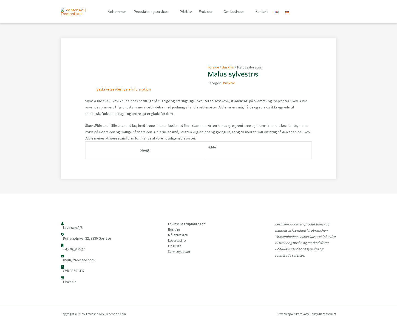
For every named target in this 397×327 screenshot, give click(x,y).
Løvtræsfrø (177, 240)
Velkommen (117, 12)
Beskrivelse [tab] (105, 89)
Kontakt (261, 12)
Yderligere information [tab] (133, 89)
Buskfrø (228, 67)
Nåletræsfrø (178, 235)
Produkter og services (150, 12)
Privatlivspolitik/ (288, 314)
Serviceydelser (179, 251)
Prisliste (185, 12)
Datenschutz (327, 314)
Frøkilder (206, 12)
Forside (213, 67)
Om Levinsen (234, 12)
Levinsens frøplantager (186, 224)
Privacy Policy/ (309, 314)
